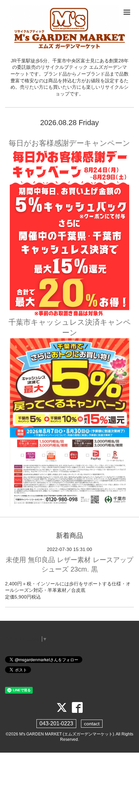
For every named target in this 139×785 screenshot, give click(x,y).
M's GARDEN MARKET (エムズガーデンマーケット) (66, 734)
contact (92, 723)
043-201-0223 (56, 723)
